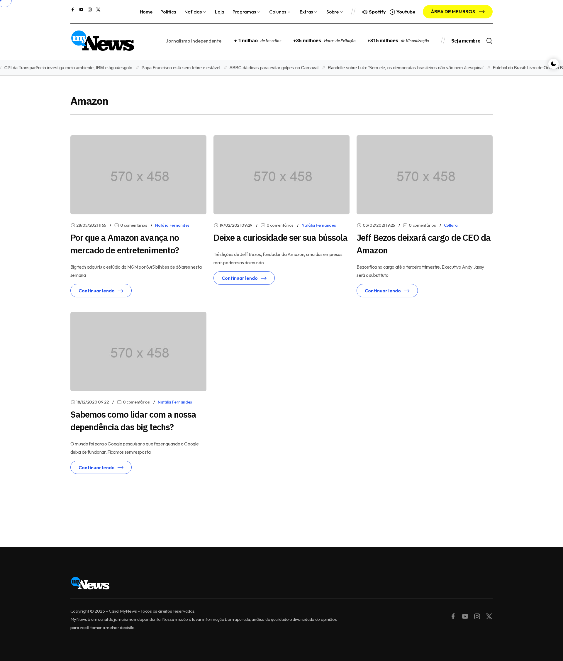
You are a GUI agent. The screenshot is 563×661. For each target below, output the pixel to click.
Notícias (192, 12)
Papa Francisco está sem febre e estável (174, 67)
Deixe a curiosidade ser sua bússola (280, 237)
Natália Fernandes (172, 225)
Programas (244, 12)
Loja (219, 12)
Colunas (277, 12)
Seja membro (465, 41)
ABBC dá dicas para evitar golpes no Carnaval (267, 67)
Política (168, 12)
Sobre (332, 12)
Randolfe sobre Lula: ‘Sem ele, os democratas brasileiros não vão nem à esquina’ (399, 67)
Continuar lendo (97, 291)
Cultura (451, 225)
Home (146, 12)
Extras (306, 12)
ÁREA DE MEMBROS (453, 11)
